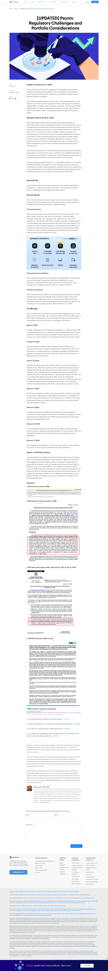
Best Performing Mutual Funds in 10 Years (69, 901)
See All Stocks (47, 915)
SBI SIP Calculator (76, 883)
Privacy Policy (40, 891)
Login (87, 2)
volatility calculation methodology (81, 946)
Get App (95, 2)
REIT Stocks (89, 874)
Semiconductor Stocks (92, 879)
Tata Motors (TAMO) (29, 915)
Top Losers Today (61, 894)
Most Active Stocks (85, 894)
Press (69, 891)
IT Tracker (37, 872)
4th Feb (55, 736)
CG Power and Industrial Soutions (48, 913)
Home (10, 8)
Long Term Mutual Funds (35, 902)
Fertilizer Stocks (90, 877)
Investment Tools (62, 891)
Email (56, 814)
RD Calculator (75, 879)
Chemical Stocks (90, 865)
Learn (32, 2)
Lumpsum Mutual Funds (29, 901)
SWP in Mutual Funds (32, 898)
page (30, 955)
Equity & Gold (38, 868)
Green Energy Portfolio (41, 870)
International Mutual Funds (49, 902)
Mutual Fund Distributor (84, 898)
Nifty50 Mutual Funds (52, 901)
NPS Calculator (76, 876)
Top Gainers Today (51, 894)
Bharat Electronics (34, 913)
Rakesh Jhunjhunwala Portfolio (25, 909)
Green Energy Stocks (91, 863)
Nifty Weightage (22, 905)
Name (28, 814)
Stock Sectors (42, 2)
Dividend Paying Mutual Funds (76, 902)
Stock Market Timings (59, 905)
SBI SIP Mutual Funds (41, 901)
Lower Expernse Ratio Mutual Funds (18, 902)
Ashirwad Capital (39, 915)
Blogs (16, 8)
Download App (18, 872)
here (41, 782)
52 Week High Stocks (29, 894)
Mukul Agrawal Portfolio (34, 910)
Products (74, 2)
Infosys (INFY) (91, 913)
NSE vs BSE (50, 905)
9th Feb (67, 728)
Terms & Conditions (31, 891)
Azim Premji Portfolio (55, 909)
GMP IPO (30, 905)
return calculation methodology (58, 946)
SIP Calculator (75, 863)
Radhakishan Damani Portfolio (69, 909)
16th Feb (77, 724)
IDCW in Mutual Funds (43, 898)
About (16, 891)
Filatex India (12, 915)
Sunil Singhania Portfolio (21, 910)
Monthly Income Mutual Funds (89, 901)
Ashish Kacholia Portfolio (74, 910)
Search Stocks (90, 884)
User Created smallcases (50, 891)
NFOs (92, 898)
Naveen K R (38, 787)
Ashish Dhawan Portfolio (47, 910)
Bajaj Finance (19, 915)
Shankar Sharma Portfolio (60, 910)
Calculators (53, 2)
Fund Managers (74, 898)
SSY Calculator (75, 881)
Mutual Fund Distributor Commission (59, 898)
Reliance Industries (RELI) (80, 913)
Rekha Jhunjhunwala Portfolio (41, 909)
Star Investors (64, 2)
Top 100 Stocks (39, 865)
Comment (29, 824)
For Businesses (75, 891)
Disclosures (22, 891)
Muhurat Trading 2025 (91, 881)
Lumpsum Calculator (77, 865)
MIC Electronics (25, 913)
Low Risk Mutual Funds (62, 902)
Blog (26, 2)
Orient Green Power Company (66, 913)
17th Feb (66, 719)
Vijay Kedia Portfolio (82, 909)
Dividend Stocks (90, 872)
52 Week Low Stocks (41, 894)
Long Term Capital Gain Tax (40, 905)
